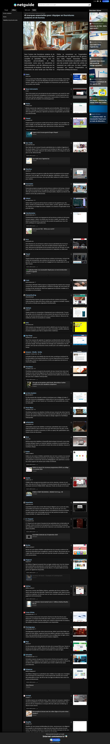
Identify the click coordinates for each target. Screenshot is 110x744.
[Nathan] (80, 590)
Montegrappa (30, 627)
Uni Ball (28, 696)
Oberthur (29, 169)
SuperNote (29, 502)
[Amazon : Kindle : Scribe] (80, 356)
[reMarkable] (80, 426)
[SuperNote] (80, 507)
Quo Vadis (29, 143)
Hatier (28, 452)
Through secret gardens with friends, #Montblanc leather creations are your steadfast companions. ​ (49, 383)
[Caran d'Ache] (80, 617)
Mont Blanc (29, 408)
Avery (27, 74)
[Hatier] (80, 456)
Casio (27, 280)
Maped (28, 118)
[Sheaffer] (80, 726)
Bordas (28, 545)
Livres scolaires (7, 13)
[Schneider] (80, 659)
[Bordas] (80, 549)
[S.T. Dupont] (80, 523)
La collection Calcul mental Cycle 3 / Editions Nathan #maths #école (50, 603)
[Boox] (80, 441)
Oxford (28, 198)
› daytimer (31, 337)
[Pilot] (80, 646)
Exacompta (29, 184)
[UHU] (80, 327)
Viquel (28, 254)
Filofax (28, 104)
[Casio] (80, 284)
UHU (27, 323)
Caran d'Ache (30, 612)
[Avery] (80, 79)
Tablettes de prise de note (10, 20)
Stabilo (28, 478)
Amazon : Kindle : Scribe (34, 352)
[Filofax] (80, 108)
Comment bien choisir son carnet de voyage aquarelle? (97, 63)
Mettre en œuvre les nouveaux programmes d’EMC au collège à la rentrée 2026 (50, 468)
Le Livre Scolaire (31, 393)
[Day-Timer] (80, 340)
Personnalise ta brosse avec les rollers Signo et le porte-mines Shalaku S (50, 712)
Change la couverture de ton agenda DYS (98, 83)
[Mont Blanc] (80, 412)
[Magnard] (80, 564)
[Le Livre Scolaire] (80, 397)
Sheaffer (28, 722)
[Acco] (80, 244)
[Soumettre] (89, 4)
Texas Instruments (32, 89)
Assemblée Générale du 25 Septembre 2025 (45, 535)
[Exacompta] (80, 188)
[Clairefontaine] (80, 217)
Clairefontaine (30, 213)
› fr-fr (31, 200)
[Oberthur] (80, 173)
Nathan (28, 586)
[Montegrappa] (80, 631)
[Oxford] (80, 203)
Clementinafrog (31, 295)
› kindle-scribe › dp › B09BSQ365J (35, 354)
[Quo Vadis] (80, 147)
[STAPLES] (80, 312)
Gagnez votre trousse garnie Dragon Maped (45, 132)
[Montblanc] (80, 371)
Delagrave (29, 669)
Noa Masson (30, 685)
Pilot (27, 642)
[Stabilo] (80, 482)
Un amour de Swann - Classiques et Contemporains (47, 576)
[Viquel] (80, 258)
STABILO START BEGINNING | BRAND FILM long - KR (47, 492)
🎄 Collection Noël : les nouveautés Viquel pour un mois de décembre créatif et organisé (46, 270)
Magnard (29, 560)
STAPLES (28, 308)
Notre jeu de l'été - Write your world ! (43, 229)
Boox (27, 437)
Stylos (4, 17)
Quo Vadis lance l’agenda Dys (40, 159)
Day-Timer (29, 336)
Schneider (29, 655)
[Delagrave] (80, 674)
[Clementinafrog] (80, 299)
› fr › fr (31, 614)
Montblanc (29, 367)
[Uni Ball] (80, 700)
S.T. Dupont (29, 519)
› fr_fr (31, 656)
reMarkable (29, 422)
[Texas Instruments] (80, 93)
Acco (27, 239)
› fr (31, 215)
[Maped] (80, 123)
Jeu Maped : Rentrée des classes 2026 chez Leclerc (98, 101)
